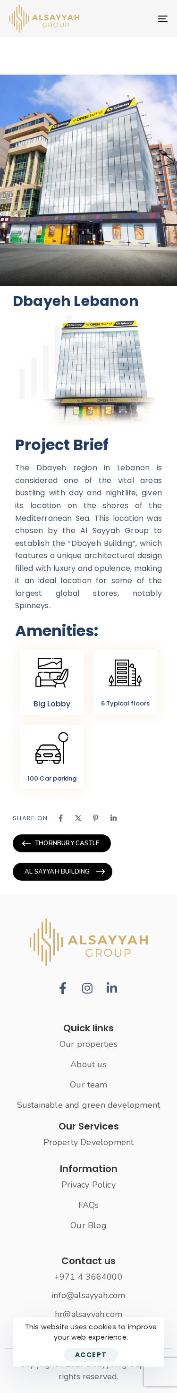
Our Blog (88, 1225)
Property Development (88, 1142)
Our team (88, 1084)
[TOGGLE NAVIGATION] (141, 18)
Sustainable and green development (88, 1105)
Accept (91, 1354)
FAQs (88, 1205)
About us (88, 1064)
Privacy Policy (88, 1184)
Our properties (88, 1044)
